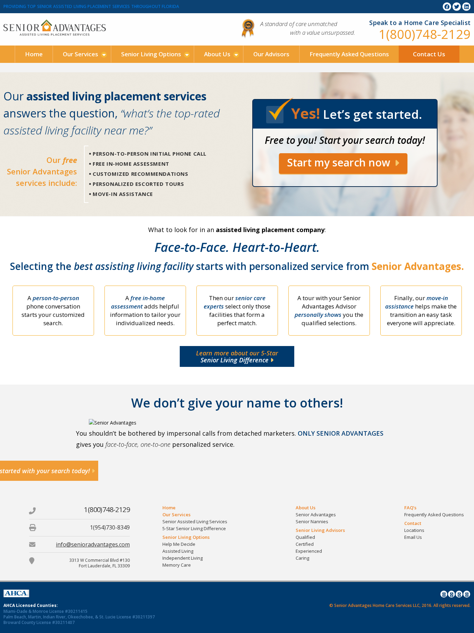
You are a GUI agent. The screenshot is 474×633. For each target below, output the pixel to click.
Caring (302, 558)
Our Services (80, 54)
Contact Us (429, 54)
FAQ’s (410, 507)
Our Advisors (271, 54)
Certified (305, 544)
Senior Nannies (312, 521)
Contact (412, 523)
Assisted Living (177, 551)
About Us (217, 54)
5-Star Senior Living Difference (194, 528)
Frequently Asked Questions (349, 54)
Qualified (305, 537)
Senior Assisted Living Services (194, 521)
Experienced (309, 551)
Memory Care (176, 565)
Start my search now (340, 162)
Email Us (413, 537)
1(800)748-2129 (425, 34)
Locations (414, 530)
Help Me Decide (178, 544)
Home (34, 54)
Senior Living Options (151, 54)
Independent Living (182, 558)
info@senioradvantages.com (93, 544)
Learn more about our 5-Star (237, 356)
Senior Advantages (316, 514)
